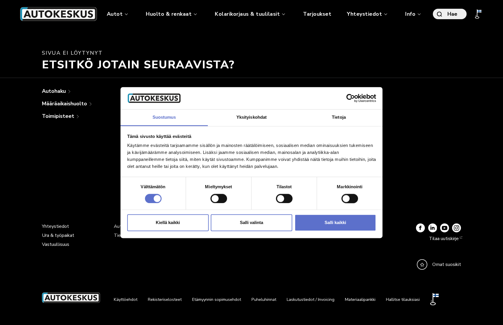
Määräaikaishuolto (65, 103)
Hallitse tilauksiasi (403, 299)
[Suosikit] (422, 264)
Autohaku (54, 91)
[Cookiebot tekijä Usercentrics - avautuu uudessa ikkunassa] (350, 98)
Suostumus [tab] (164, 117)
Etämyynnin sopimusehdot (216, 299)
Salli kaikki (335, 222)
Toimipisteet (59, 116)
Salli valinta (251, 222)
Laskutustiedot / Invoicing (310, 299)
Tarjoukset (317, 13)
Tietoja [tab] (339, 117)
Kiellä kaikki (168, 222)
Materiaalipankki (360, 299)
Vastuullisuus (55, 244)
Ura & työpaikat (58, 235)
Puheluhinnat (264, 299)
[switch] (218, 198)
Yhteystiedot (55, 226)
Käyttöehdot (125, 299)
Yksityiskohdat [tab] (251, 117)
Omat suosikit (446, 264)
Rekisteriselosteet (165, 299)
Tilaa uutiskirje (444, 238)
